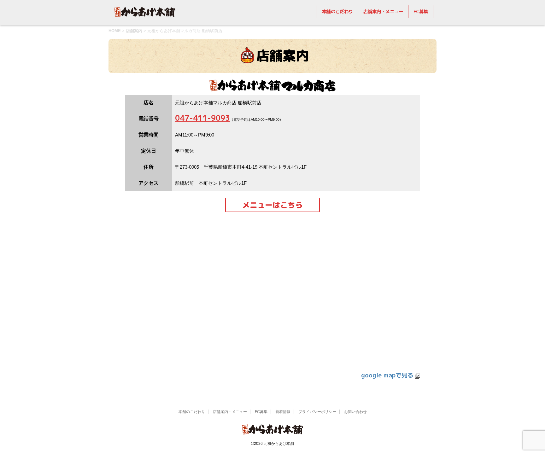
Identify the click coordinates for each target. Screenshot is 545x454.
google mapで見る (387, 375)
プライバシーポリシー (317, 412)
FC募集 (420, 12)
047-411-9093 (202, 118)
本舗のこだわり (337, 12)
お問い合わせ (355, 412)
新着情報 (282, 412)
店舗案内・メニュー (383, 12)
